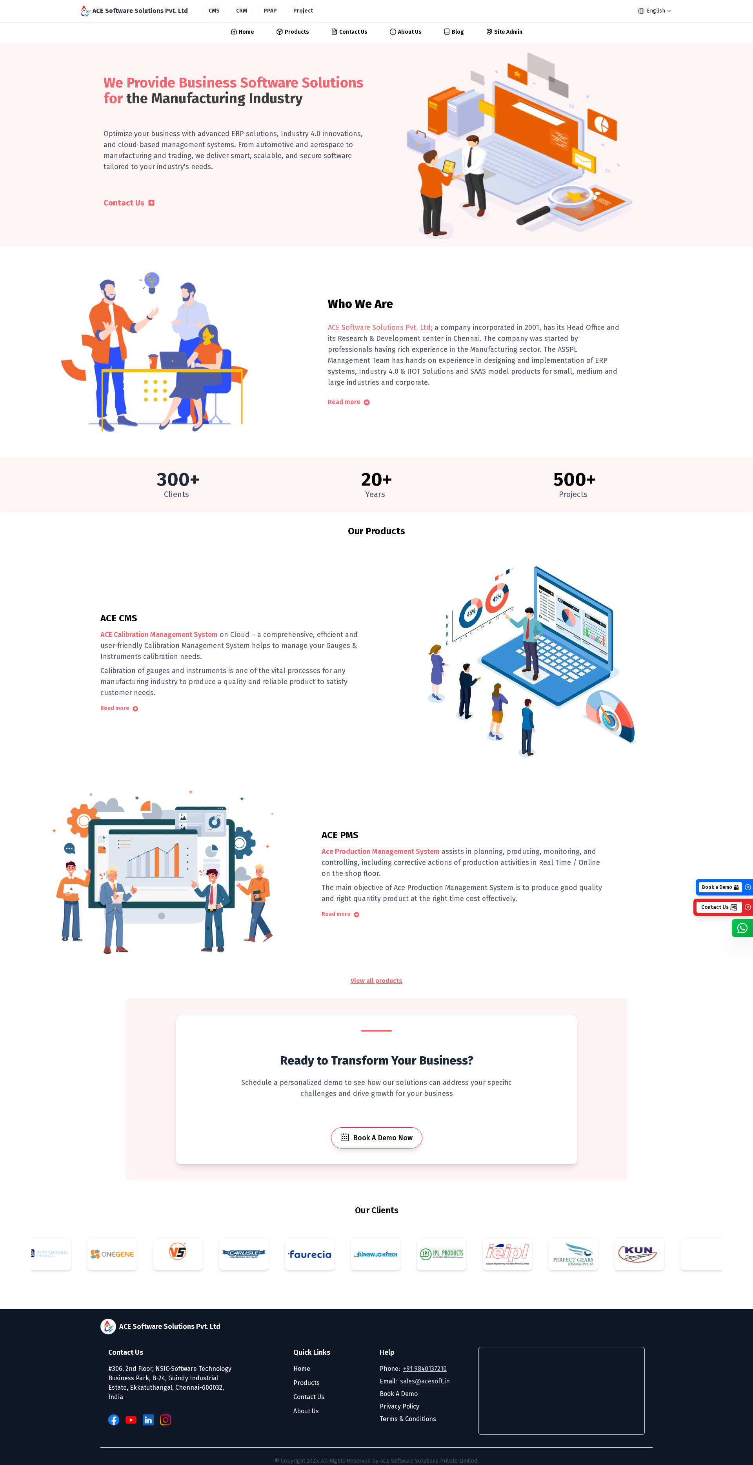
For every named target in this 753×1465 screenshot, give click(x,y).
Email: (415, 1381)
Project (303, 10)
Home (246, 32)
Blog (458, 32)
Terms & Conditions (408, 1419)
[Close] (747, 887)
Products (297, 32)
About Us (410, 32)
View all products (376, 981)
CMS (214, 10)
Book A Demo (399, 1394)
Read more (344, 402)
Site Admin (508, 32)
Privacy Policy (399, 1406)
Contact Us (353, 32)
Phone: (413, 1368)
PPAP (270, 10)
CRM (241, 10)
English (656, 10)
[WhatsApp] (742, 928)
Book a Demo (717, 887)
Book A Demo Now (383, 1138)
